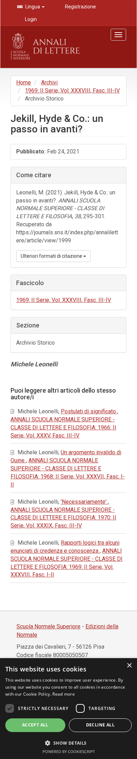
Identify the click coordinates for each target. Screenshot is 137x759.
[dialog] (68, 708)
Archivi (49, 82)
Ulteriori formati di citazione (52, 256)
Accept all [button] (35, 725)
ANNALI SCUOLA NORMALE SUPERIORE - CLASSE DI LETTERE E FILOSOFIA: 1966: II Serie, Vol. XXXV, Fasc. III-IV (63, 427)
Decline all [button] (100, 725)
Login (30, 19)
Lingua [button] (32, 6)
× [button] (129, 665)
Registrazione (80, 6)
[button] (68, 742)
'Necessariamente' (84, 501)
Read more (63, 694)
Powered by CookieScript (69, 751)
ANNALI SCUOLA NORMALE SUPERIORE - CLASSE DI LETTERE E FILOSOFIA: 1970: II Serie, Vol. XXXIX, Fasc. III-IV (63, 517)
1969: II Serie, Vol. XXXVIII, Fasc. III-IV (72, 90)
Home (23, 82)
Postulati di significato (89, 411)
